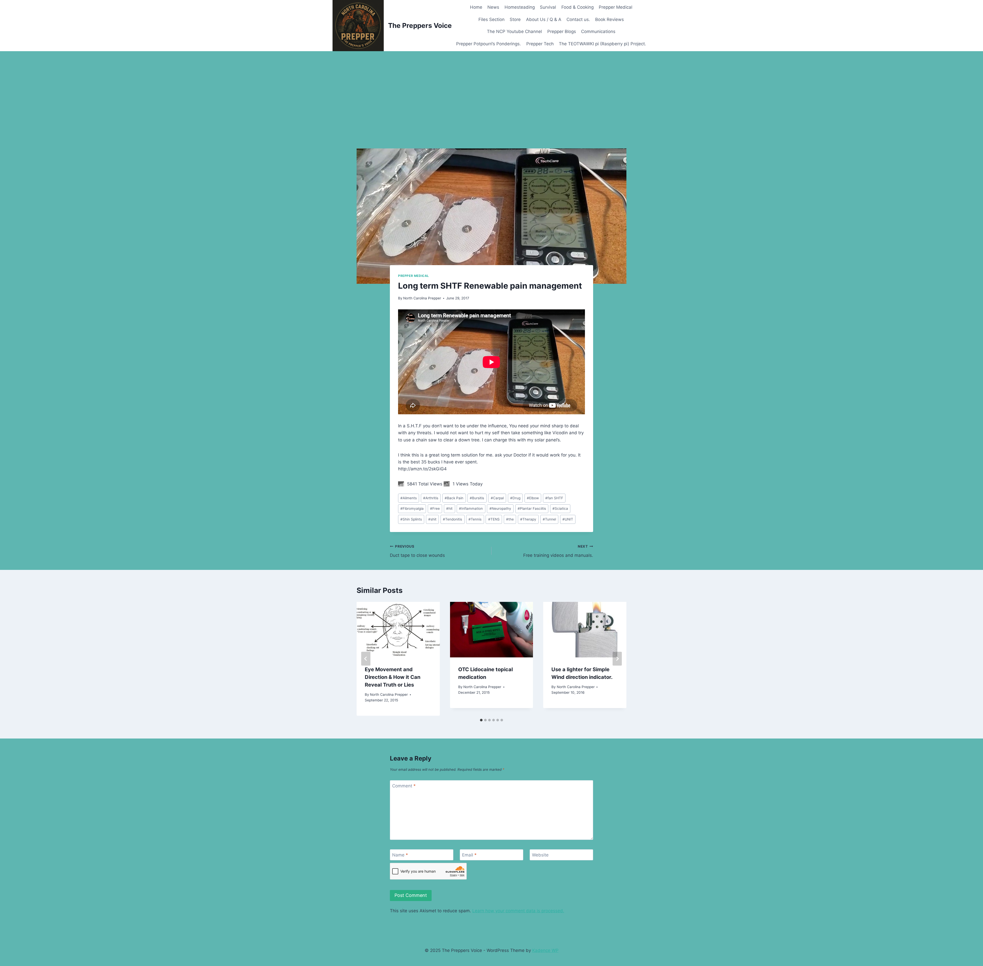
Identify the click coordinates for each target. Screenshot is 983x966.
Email (469, 855)
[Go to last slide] (365, 659)
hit (449, 508)
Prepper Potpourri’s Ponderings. (488, 43)
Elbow (533, 498)
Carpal (497, 498)
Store (515, 19)
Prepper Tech (540, 43)
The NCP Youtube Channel (514, 31)
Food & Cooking (577, 7)
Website (540, 855)
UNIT (567, 519)
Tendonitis (452, 519)
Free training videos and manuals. (558, 551)
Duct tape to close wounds (417, 551)
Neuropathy (500, 508)
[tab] (481, 720)
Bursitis (477, 498)
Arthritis (430, 498)
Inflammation (471, 508)
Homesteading (520, 7)
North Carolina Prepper (422, 298)
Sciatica (560, 508)
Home (476, 7)
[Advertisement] (491, 89)
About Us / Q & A (543, 19)
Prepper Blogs (561, 31)
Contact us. (578, 19)
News (493, 7)
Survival (548, 7)
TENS (494, 519)
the (510, 519)
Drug (515, 498)
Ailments (408, 498)
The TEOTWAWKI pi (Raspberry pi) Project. (602, 43)
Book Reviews (609, 19)
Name (400, 855)
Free (435, 508)
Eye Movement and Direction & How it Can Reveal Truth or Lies (392, 677)
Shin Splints (411, 519)
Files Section (491, 19)
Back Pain (454, 498)
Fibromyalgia (412, 508)
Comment (404, 785)
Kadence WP (545, 950)
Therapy (528, 519)
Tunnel (549, 519)
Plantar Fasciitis (532, 508)
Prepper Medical (615, 7)
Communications (598, 31)
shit (432, 519)
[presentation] (398, 629)
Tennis (475, 519)
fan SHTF (554, 498)
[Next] (617, 659)
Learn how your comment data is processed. (518, 910)
